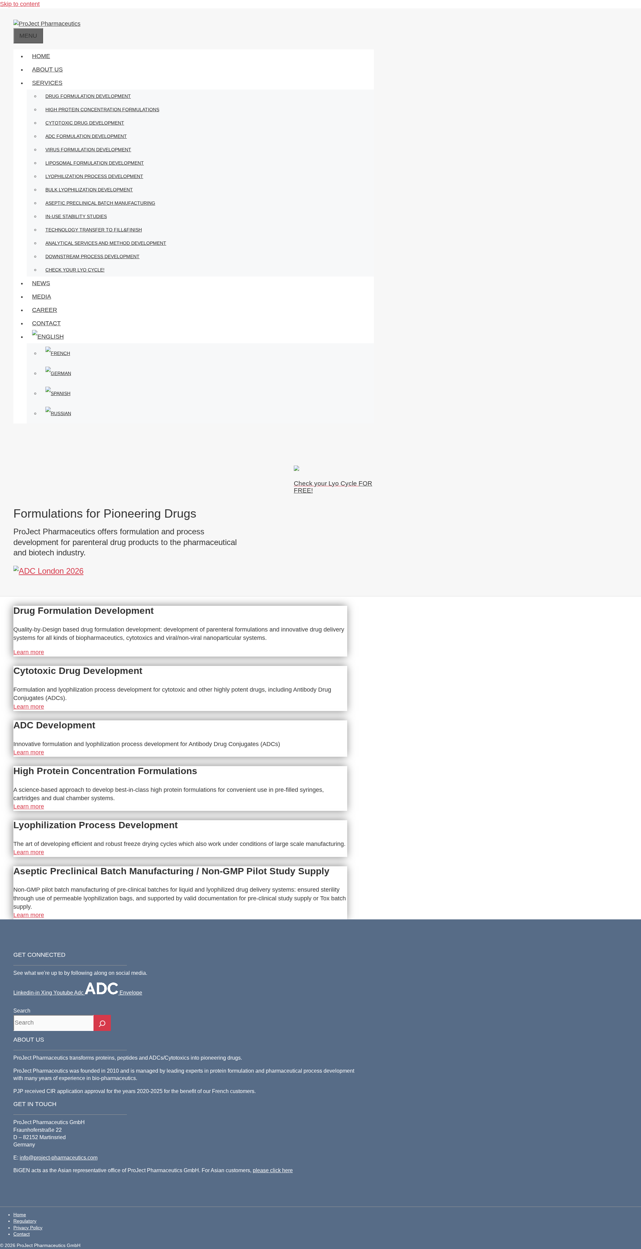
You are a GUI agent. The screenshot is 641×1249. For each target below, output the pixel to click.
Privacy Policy (27, 1227)
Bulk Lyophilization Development (89, 189)
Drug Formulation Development (88, 96)
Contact (46, 323)
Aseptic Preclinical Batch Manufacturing (100, 203)
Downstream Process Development (92, 256)
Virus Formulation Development (88, 149)
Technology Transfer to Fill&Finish (93, 229)
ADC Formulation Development (86, 136)
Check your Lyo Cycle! (74, 270)
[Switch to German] (207, 373)
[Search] (102, 1023)
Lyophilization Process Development (94, 176)
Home (41, 56)
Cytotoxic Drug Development (84, 123)
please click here (273, 1170)
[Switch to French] (207, 353)
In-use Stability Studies (76, 216)
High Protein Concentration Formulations (102, 109)
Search (21, 1011)
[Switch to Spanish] (207, 393)
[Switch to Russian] (207, 413)
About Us (47, 69)
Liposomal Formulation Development (94, 163)
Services (47, 82)
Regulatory (24, 1221)
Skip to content (20, 4)
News (41, 283)
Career (44, 310)
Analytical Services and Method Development (105, 243)
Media (41, 296)
